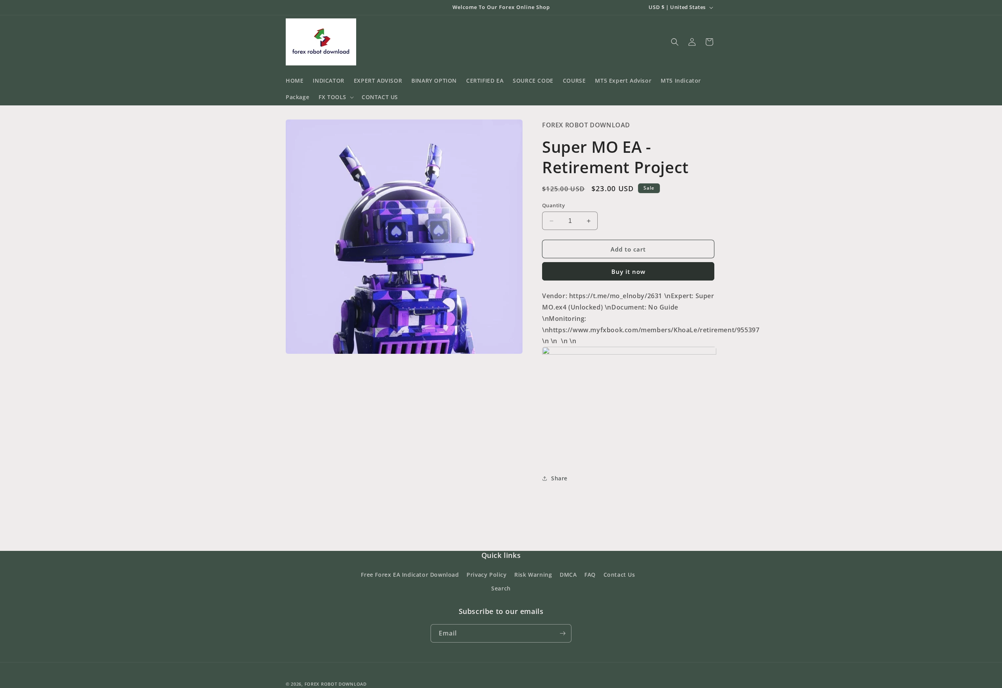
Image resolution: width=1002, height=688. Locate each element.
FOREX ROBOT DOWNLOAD (336, 684)
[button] (335, 97)
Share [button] (559, 478)
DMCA (568, 574)
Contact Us (619, 574)
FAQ (590, 574)
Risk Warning (533, 574)
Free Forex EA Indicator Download (410, 574)
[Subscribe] (562, 633)
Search (501, 588)
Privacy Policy (486, 574)
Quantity (553, 205)
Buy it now (628, 271)
